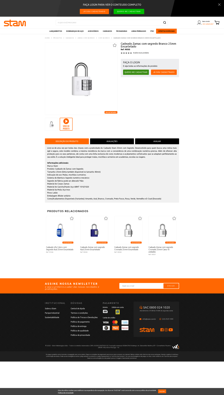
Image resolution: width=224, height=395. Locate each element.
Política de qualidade (80, 331)
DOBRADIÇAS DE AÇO (75, 31)
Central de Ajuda (78, 308)
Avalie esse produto (141, 53)
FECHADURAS (121, 31)
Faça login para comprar (60, 260)
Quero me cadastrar (129, 11)
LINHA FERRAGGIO (138, 31)
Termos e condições (79, 313)
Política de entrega (78, 326)
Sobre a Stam (50, 308)
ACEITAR (162, 391)
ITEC (152, 31)
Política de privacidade (66, 392)
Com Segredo (104, 38)
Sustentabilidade (52, 317)
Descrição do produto (67, 141)
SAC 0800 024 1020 (156, 307)
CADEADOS (107, 31)
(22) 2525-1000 (167, 319)
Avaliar (157, 141)
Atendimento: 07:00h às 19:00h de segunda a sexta (156, 310)
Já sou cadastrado (94, 11)
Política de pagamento (80, 322)
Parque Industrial (52, 313)
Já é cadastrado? (208, 24)
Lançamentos (55, 31)
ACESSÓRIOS (93, 31)
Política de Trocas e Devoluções (84, 317)
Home (47, 38)
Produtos (57, 38)
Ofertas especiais (166, 31)
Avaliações (112, 141)
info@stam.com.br (149, 319)
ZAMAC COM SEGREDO (86, 38)
